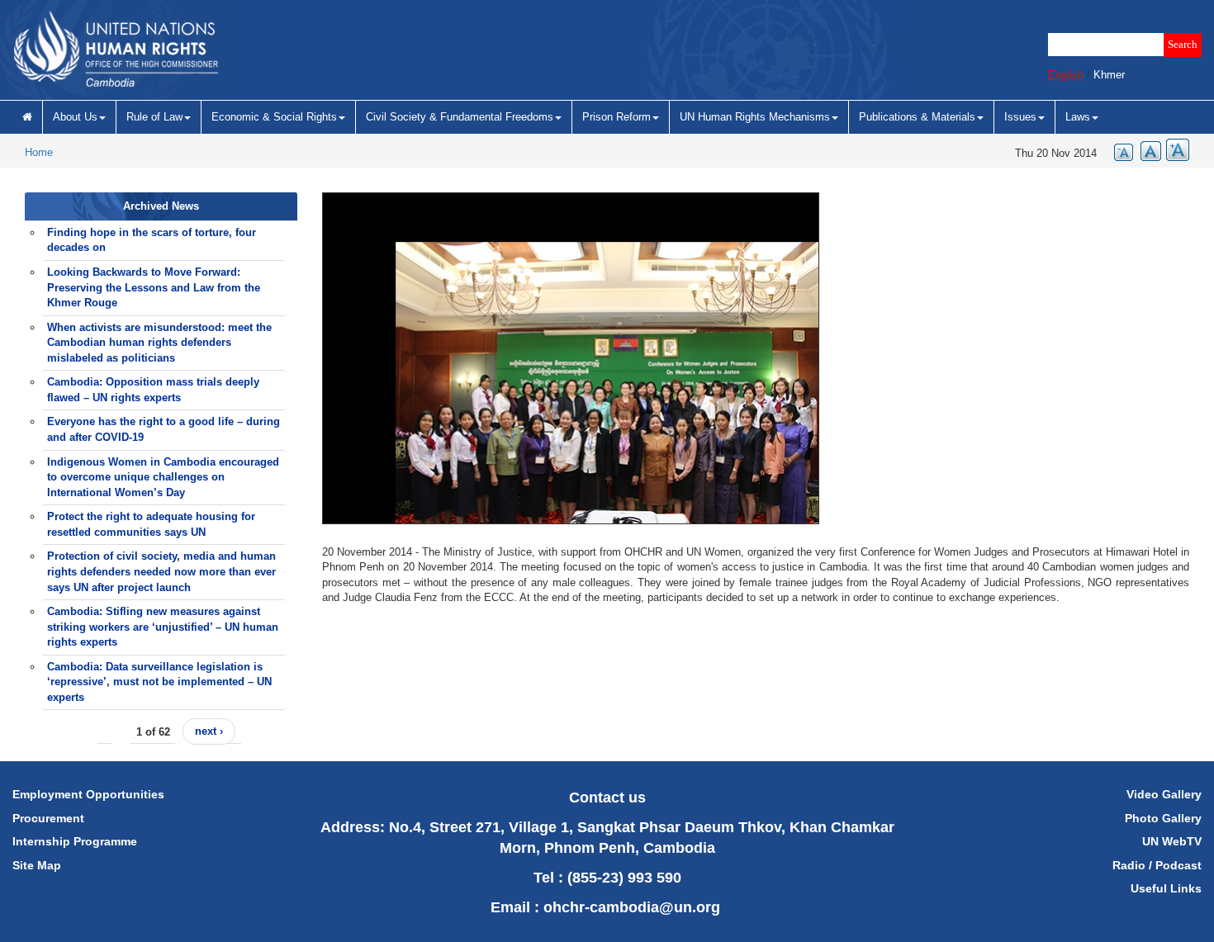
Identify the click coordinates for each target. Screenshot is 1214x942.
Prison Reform (616, 117)
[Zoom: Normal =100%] (1147, 150)
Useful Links (1166, 888)
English (1066, 75)
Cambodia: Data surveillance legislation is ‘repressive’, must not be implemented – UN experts (159, 681)
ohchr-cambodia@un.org (631, 907)
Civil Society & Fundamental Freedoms (459, 117)
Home (39, 152)
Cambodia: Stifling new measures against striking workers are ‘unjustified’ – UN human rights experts (162, 626)
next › (209, 731)
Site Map (36, 865)
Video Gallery (1164, 794)
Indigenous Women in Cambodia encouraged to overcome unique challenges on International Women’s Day (163, 477)
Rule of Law (154, 117)
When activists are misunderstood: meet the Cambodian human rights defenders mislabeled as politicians (159, 342)
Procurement (48, 818)
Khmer (1109, 75)
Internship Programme (74, 841)
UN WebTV (1172, 841)
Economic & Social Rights (274, 117)
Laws (1077, 117)
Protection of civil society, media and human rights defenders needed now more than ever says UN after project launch (161, 571)
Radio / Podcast (1157, 865)
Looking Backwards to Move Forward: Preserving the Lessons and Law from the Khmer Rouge (153, 287)
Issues (1020, 117)
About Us (75, 117)
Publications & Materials (917, 117)
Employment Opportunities (88, 794)
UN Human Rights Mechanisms (755, 117)
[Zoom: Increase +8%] (1175, 150)
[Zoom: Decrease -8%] (1119, 150)
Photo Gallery (1163, 818)
